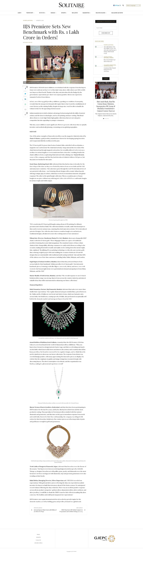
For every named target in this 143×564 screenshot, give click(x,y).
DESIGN (53, 13)
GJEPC (19, 13)
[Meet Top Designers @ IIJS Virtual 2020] (99, 59)
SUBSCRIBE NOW (106, 33)
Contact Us (38, 540)
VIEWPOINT (29, 13)
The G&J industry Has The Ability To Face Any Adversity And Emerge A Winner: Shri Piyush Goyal (110, 50)
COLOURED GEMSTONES (110, 65)
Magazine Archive (117, 13)
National (30, 20)
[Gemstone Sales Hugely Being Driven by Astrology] (99, 68)
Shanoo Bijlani (28, 42)
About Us (38, 537)
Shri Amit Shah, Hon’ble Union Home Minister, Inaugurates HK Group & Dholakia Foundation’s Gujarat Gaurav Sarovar (105, 106)
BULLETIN (75, 13)
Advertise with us (38, 542)
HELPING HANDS (100, 13)
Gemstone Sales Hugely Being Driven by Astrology (110, 69)
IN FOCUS (42, 13)
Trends (111, 57)
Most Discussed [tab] (99, 41)
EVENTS (63, 13)
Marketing (86, 13)
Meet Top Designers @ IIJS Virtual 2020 (109, 60)
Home (38, 534)
